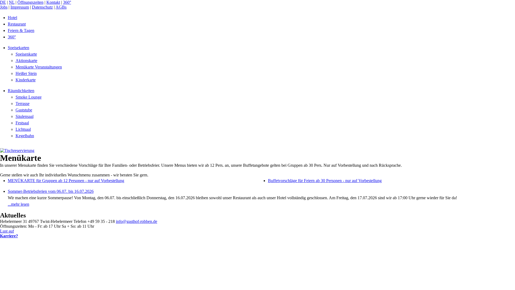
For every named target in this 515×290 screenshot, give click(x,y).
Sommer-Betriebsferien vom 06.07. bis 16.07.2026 (51, 191)
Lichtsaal (23, 129)
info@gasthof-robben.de (136, 221)
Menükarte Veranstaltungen (39, 67)
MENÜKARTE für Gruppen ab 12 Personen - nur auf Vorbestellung (66, 180)
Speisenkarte (26, 54)
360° (67, 2)
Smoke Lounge (29, 97)
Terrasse (23, 103)
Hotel (12, 17)
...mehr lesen (18, 204)
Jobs (4, 7)
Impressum (19, 7)
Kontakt (53, 2)
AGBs (61, 7)
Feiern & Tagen (21, 30)
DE (3, 2)
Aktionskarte (26, 60)
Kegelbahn (25, 135)
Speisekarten (18, 47)
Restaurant (17, 24)
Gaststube (24, 110)
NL (11, 2)
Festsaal (22, 123)
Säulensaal (25, 116)
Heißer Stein (26, 73)
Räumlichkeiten (21, 90)
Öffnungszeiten (30, 2)
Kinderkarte (26, 80)
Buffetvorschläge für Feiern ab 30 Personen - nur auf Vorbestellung (325, 180)
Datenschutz (42, 7)
